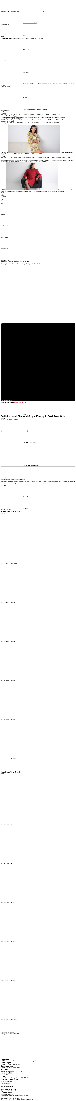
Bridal (8, 157)
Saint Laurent (27, 1061)
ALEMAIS (3, 160)
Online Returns (15, 1091)
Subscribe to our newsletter (8, 1032)
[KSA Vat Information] (6, 1081)
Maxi (6, 161)
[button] (3, 37)
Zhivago (7, 124)
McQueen (43, 120)
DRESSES (3, 189)
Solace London (24, 122)
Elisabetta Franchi (15, 117)
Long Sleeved (11, 161)
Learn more (36, 465)
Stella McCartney (32, 122)
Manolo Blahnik (28, 120)
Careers (7, 1071)
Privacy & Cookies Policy (17, 1078)
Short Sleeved (18, 161)
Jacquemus (58, 117)
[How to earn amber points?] (12, 448)
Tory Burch (40, 122)
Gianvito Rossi (39, 117)
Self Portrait (50, 160)
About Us (3, 1071)
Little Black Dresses (49, 157)
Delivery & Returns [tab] (21, 479)
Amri (7, 160)
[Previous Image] (12, 294)
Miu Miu (48, 120)
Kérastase (9, 118)
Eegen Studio (11, 160)
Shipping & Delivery (6, 1091)
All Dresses (4, 157)
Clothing (3, 1064)
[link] (39, 38)
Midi (4, 161)
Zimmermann (13, 124)
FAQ (7, 1067)
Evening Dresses (30, 157)
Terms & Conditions (6, 1078)
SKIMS (18, 122)
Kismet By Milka (7, 402)
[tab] (12, 271)
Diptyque (15, 116)
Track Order (17, 1067)
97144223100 (18, 1098)
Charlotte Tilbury (48, 114)
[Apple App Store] (5, 1094)
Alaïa (9, 114)
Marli (39, 120)
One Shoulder (38, 161)
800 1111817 (17, 1097)
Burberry (41, 114)
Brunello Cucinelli (34, 114)
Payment (11, 1067)
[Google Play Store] (15, 1094)
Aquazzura (21, 114)
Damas (11, 116)
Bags (9, 1064)
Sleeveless (25, 161)
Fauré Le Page (23, 117)
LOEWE (14, 118)
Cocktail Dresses (14, 157)
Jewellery (17, 1064)
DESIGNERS (4, 152)
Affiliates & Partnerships (16, 1071)
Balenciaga (27, 114)
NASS (56, 120)
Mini (2, 161)
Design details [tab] (14, 479)
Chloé (54, 114)
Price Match (27, 1078)
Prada (12, 121)
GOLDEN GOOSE (47, 117)
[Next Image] (12, 317)
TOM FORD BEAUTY (48, 122)
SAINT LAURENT (5, 122)
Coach (7, 116)
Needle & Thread (42, 160)
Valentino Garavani (18, 1061)
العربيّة (43, 11)
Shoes (6, 1064)
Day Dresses (22, 157)
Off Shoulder (31, 161)
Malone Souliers (19, 120)
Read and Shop (5, 1074)
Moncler (52, 120)
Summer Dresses (39, 157)
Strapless (44, 161)
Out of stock (3, 477)
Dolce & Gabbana (5, 117)
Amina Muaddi (14, 114)
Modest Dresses (58, 157)
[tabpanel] (38, 482)
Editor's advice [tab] (4, 479)
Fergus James (31, 117)
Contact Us (3, 1067)
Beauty (13, 1064)
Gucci (53, 117)
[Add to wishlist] (17, 472)
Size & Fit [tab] (9, 479)
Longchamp (20, 118)
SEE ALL (3, 513)
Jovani (5, 118)
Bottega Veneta (35, 1061)
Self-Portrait (13, 122)
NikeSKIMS (7, 121)
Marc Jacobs (35, 120)
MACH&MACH (5, 120)
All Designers (4, 114)
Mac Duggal (12, 120)
